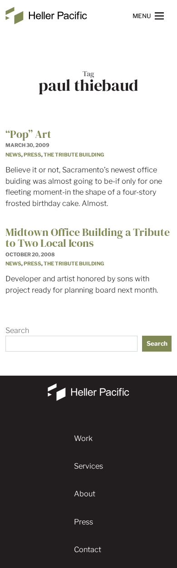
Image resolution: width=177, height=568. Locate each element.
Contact (87, 549)
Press (32, 155)
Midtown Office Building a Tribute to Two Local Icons (87, 237)
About (84, 493)
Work (83, 438)
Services (88, 465)
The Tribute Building (74, 155)
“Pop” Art (28, 134)
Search (17, 330)
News (13, 155)
